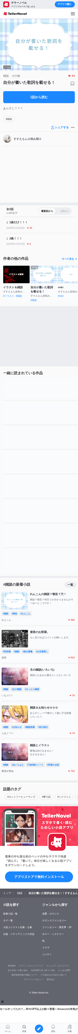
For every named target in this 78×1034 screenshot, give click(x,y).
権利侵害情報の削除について (24, 975)
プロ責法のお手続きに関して (54, 975)
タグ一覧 (8, 920)
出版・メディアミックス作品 (18, 934)
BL (43, 940)
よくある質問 (64, 970)
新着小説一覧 (10, 913)
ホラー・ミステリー (53, 934)
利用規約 (12, 966)
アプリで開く (65, 4)
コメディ (47, 954)
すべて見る (68, 259)
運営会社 (51, 979)
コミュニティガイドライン (58, 966)
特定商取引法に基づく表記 (43, 970)
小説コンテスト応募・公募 (17, 927)
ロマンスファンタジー (54, 920)
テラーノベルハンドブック (31, 966)
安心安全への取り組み (18, 970)
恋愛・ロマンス (50, 913)
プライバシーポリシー (33, 979)
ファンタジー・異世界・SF (57, 927)
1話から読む (39, 97)
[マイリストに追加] (72, 83)
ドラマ (45, 947)
